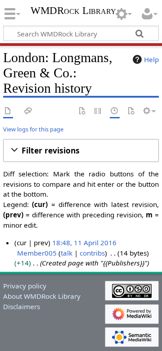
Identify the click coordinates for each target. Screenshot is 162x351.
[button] (81, 150)
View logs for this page (33, 129)
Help (151, 59)
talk (66, 252)
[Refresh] (130, 111)
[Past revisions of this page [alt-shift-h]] (115, 111)
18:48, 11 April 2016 (84, 242)
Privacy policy (24, 285)
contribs (92, 252)
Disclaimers (21, 306)
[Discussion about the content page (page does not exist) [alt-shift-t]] (28, 111)
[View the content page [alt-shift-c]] (8, 111)
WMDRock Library (73, 11)
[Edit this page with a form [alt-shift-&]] (81, 111)
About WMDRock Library (42, 296)
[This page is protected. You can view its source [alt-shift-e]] (98, 111)
